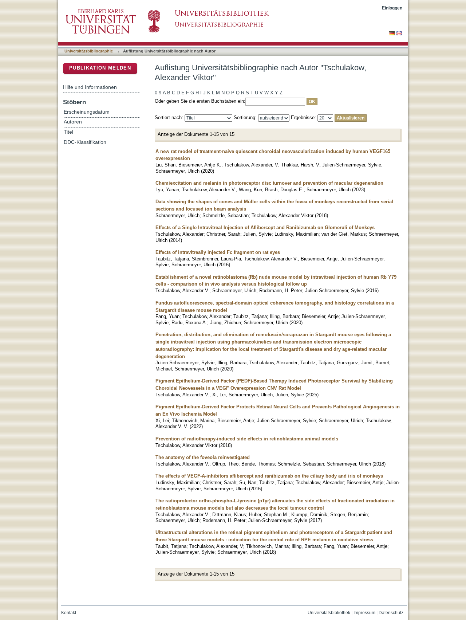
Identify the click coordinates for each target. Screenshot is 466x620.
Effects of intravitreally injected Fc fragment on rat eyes (217, 252)
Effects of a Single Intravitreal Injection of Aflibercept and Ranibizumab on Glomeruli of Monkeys (265, 227)
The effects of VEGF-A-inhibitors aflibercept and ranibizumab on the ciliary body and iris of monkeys (269, 476)
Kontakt (68, 612)
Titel (68, 132)
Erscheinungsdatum (87, 112)
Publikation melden (100, 68)
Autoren (73, 122)
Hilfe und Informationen (90, 87)
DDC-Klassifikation (85, 142)
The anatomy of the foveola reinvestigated (202, 457)
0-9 (158, 92)
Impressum (364, 612)
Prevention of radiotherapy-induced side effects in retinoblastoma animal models (246, 439)
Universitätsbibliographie (88, 51)
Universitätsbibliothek (329, 612)
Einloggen (392, 7)
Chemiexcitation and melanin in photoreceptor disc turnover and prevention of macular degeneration (269, 183)
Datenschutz (391, 612)
